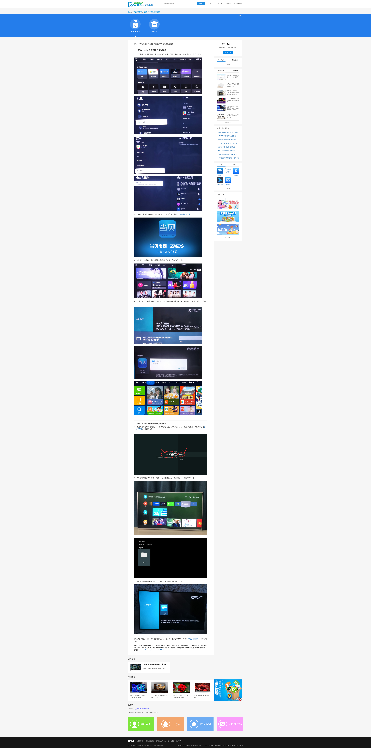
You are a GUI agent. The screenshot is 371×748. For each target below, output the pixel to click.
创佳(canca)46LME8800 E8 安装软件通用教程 (228, 154)
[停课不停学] (228, 204)
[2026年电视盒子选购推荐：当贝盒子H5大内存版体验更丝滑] (221, 85)
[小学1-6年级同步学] (228, 217)
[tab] (135, 24)
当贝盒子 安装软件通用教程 (226, 147)
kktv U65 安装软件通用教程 (226, 150)
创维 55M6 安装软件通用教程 (227, 139)
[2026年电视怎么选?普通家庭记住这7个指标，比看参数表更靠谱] (221, 108)
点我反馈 (228, 52)
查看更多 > (228, 64)
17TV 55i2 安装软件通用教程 (227, 136)
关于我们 (130, 745)
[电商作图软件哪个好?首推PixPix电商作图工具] (221, 77)
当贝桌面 (228, 184)
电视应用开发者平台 (163, 741)
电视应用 (219, 3)
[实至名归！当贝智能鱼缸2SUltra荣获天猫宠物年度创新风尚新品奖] (221, 93)
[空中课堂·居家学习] (228, 230)
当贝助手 (236, 175)
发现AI (178, 741)
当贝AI (173, 741)
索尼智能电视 (137, 12)
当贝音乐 (228, 172)
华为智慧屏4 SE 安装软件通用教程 (228, 158)
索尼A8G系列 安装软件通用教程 (228, 132)
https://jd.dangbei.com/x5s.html (152, 650)
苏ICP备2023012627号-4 (183, 745)
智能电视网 (238, 3)
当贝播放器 (220, 184)
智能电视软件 (150, 741)
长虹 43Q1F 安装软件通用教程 (227, 143)
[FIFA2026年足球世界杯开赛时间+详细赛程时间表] (221, 100)
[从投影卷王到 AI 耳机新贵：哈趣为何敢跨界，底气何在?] (221, 116)
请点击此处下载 (185, 214)
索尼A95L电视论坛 (194, 639)
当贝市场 (228, 3)
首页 (211, 3)
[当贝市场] (228, 690)
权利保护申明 (136, 745)
